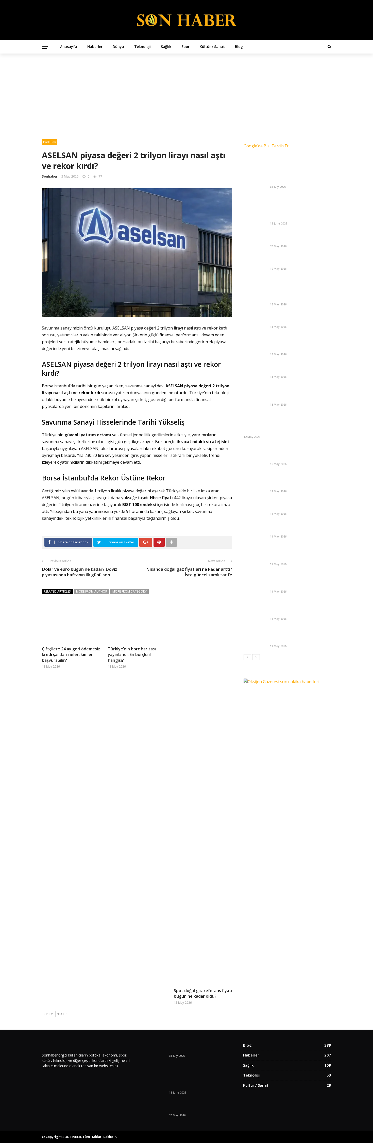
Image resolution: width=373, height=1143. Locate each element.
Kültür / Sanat (212, 46)
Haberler (95, 46)
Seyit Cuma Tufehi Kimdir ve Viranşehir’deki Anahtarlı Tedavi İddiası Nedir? (299, 580)
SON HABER (71, 1136)
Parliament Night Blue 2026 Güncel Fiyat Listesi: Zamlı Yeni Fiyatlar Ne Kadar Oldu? (298, 393)
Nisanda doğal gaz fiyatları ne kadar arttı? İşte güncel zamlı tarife (189, 572)
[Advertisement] (186, 91)
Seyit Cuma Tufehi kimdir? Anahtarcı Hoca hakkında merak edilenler (299, 480)
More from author (91, 591)
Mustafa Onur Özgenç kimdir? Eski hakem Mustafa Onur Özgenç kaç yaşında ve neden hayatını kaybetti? (297, 423)
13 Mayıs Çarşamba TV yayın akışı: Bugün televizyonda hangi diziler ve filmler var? (299, 343)
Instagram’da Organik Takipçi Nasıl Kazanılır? (297, 215)
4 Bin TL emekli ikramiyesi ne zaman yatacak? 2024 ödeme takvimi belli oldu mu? (297, 634)
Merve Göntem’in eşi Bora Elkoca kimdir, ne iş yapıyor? (300, 528)
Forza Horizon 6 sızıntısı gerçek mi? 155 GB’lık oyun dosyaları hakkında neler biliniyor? (299, 607)
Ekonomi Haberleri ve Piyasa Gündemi (296, 260)
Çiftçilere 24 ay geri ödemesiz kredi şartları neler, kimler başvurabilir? (71, 654)
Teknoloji (142, 46)
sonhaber (50, 176)
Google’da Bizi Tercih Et (266, 146)
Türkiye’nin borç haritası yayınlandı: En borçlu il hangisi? (132, 654)
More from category (129, 591)
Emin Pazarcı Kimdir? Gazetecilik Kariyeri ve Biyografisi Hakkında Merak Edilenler (299, 553)
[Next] (256, 657)
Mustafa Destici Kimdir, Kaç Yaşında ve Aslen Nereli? (295, 505)
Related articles (57, 591)
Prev (49, 1014)
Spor (185, 46)
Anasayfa (68, 46)
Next (60, 1014)
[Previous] (247, 657)
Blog (239, 46)
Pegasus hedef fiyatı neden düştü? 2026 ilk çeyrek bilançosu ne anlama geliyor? (299, 452)
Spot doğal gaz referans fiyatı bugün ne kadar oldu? (203, 993)
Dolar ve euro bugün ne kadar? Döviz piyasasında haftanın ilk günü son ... (79, 572)
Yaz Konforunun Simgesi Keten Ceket (298, 178)
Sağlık (166, 46)
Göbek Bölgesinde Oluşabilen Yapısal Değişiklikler (297, 238)
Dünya (118, 46)
